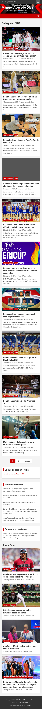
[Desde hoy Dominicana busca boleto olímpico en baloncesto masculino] (21, 210)
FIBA (16, 48)
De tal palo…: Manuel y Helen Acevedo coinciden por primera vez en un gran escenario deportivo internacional (20, 511)
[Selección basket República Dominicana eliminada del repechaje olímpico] (21, 169)
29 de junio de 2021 (9, 230)
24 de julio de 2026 (9, 690)
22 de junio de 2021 (9, 276)
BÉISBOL (6, 569)
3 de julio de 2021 (9, 189)
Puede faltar (9, 545)
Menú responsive (38, 2)
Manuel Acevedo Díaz (17, 7)
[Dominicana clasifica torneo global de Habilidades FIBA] (21, 343)
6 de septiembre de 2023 (11, 58)
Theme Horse (24, 703)
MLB (12, 569)
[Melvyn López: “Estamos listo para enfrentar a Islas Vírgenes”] (21, 427)
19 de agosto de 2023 (10, 102)
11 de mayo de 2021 (10, 319)
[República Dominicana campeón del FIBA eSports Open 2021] (21, 299)
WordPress (28, 705)
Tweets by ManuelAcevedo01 (13, 474)
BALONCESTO (8, 48)
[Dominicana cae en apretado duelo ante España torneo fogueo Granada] (21, 82)
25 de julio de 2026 (9, 651)
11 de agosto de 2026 (10, 615)
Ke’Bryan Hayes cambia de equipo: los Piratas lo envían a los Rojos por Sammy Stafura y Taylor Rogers (20, 535)
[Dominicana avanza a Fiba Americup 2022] (21, 386)
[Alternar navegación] (4, 16)
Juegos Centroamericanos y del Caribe (18, 641)
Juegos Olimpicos (25, 219)
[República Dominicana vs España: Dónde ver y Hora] (21, 125)
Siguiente (27, 461)
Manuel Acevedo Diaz (28, 58)
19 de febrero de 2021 (10, 406)
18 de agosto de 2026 (10, 580)
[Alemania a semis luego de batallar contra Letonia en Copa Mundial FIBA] (21, 39)
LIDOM (13, 605)
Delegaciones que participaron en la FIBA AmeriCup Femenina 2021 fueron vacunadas (20, 270)
